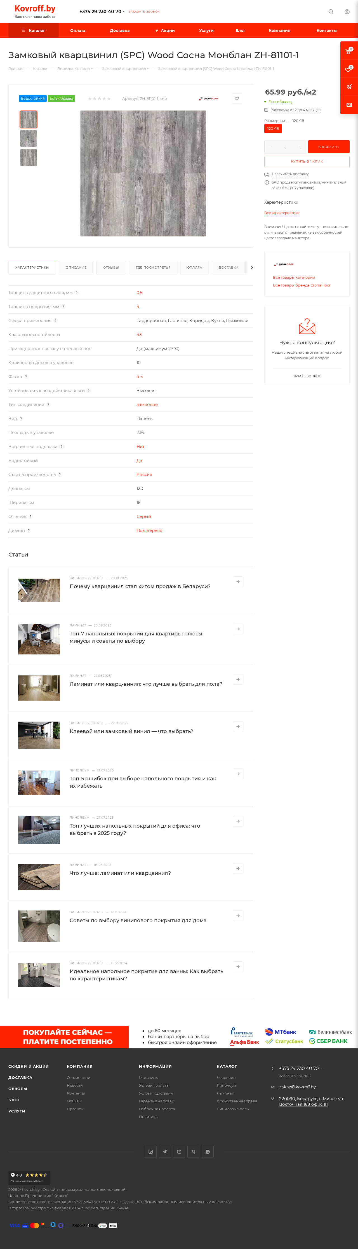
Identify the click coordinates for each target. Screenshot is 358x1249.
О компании (78, 1077)
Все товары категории (294, 277)
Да (139, 460)
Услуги (16, 1111)
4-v (139, 376)
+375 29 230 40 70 (100, 11)
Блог (14, 1100)
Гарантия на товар (156, 1101)
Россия (144, 474)
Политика (148, 1116)
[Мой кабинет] (347, 12)
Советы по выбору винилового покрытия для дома (138, 920)
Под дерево (149, 530)
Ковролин (226, 1077)
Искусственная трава (237, 1101)
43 (139, 334)
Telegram (165, 1152)
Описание (76, 267)
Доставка (228, 267)
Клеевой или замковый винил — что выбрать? (131, 731)
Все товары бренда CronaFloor (302, 285)
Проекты (75, 1109)
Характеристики (32, 267)
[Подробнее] (238, 581)
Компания (80, 1066)
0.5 (139, 292)
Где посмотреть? (153, 267)
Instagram (151, 1152)
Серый (143, 516)
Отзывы (111, 267)
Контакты (76, 1093)
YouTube (179, 1152)
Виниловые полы (233, 1109)
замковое (147, 404)
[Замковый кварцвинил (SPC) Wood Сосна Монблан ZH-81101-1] (143, 173)
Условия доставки (156, 1093)
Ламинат (225, 1093)
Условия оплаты (154, 1085)
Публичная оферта (157, 1109)
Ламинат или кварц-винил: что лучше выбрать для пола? (146, 684)
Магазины (149, 1077)
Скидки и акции (28, 1066)
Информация (155, 1066)
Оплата (194, 267)
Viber (193, 1152)
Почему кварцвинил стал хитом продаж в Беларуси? (140, 586)
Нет (140, 446)
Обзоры (17, 1088)
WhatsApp (208, 1152)
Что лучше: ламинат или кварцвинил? (120, 873)
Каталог (227, 1066)
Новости (75, 1085)
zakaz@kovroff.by (297, 1087)
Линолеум (226, 1085)
